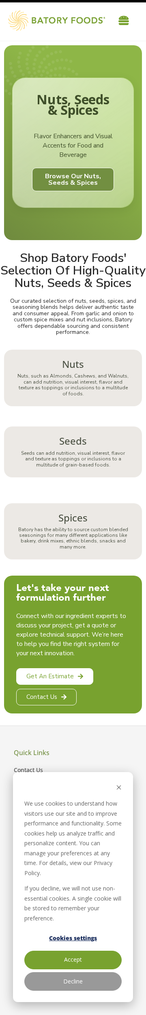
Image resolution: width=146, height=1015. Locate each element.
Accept (73, 959)
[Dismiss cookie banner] (119, 788)
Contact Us (28, 770)
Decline (73, 981)
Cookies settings (73, 938)
